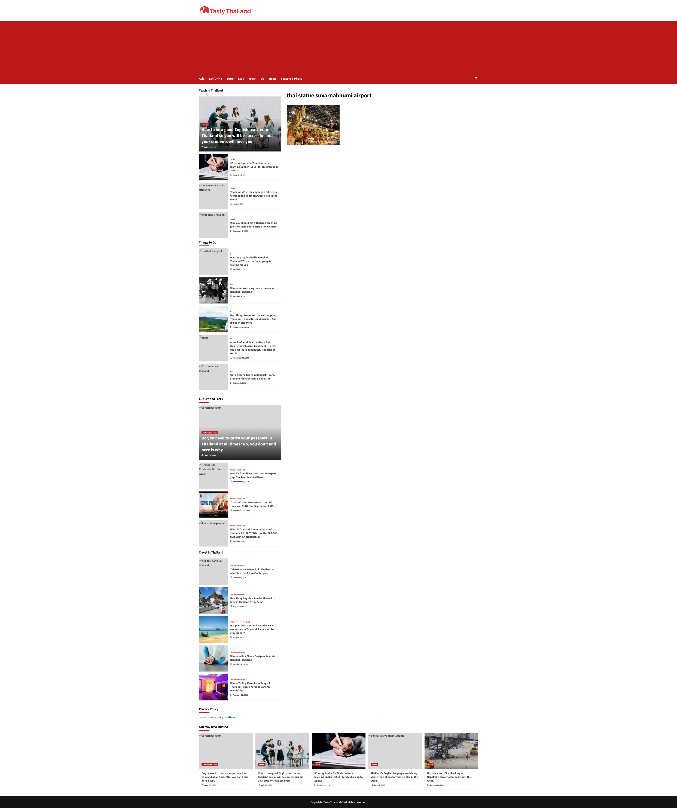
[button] (476, 78)
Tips (232, 622)
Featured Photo (291, 79)
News (272, 79)
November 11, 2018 (241, 358)
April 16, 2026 (210, 147)
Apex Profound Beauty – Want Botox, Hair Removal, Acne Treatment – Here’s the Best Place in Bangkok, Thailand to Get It (253, 348)
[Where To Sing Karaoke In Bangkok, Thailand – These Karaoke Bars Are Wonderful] (213, 687)
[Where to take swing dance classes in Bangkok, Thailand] (213, 290)
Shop (230, 79)
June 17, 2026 (210, 455)
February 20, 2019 (240, 664)
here (233, 717)
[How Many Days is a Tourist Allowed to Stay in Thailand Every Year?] (213, 600)
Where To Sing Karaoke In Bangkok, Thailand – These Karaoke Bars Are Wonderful (251, 686)
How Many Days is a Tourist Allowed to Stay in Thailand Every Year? (252, 600)
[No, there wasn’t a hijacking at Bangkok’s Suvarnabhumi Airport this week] (451, 751)
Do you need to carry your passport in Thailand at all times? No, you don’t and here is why (239, 444)
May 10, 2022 (238, 606)
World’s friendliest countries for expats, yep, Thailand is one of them (253, 475)
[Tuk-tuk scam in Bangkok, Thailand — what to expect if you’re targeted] (213, 571)
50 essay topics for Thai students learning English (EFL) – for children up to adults (254, 166)
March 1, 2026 (239, 204)
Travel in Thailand (237, 566)
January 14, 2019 (240, 296)
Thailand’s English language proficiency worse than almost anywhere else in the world (253, 195)
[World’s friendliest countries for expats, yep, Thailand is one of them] (213, 476)
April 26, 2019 (238, 637)
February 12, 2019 (240, 695)
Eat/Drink (215, 79)
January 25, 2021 (240, 269)
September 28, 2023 (241, 510)
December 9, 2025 (240, 231)
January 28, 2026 (437, 785)
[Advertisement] (338, 47)
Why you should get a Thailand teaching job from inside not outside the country (253, 225)
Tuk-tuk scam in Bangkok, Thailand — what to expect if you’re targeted (252, 571)
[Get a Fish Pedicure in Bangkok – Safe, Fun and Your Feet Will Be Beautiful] (213, 377)
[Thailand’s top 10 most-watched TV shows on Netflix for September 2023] (213, 504)
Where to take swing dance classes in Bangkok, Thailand (252, 290)
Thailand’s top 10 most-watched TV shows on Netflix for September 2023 (252, 504)
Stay (241, 79)
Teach (252, 79)
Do (262, 79)
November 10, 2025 (241, 481)
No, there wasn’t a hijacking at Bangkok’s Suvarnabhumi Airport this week (449, 777)
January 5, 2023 (239, 541)
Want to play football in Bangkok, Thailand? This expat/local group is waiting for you (250, 261)
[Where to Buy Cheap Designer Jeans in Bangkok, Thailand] (213, 658)
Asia (202, 79)
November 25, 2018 (241, 327)
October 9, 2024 (239, 577)
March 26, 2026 (239, 175)
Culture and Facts (210, 433)
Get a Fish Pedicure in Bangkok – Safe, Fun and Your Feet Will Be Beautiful (252, 377)
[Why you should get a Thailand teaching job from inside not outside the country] (213, 225)
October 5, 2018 (239, 383)
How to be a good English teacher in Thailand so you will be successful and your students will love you (237, 136)
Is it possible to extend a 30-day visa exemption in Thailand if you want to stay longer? (252, 629)
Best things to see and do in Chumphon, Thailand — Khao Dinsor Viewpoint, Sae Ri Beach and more (253, 319)
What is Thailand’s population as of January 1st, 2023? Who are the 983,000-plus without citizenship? (254, 533)
